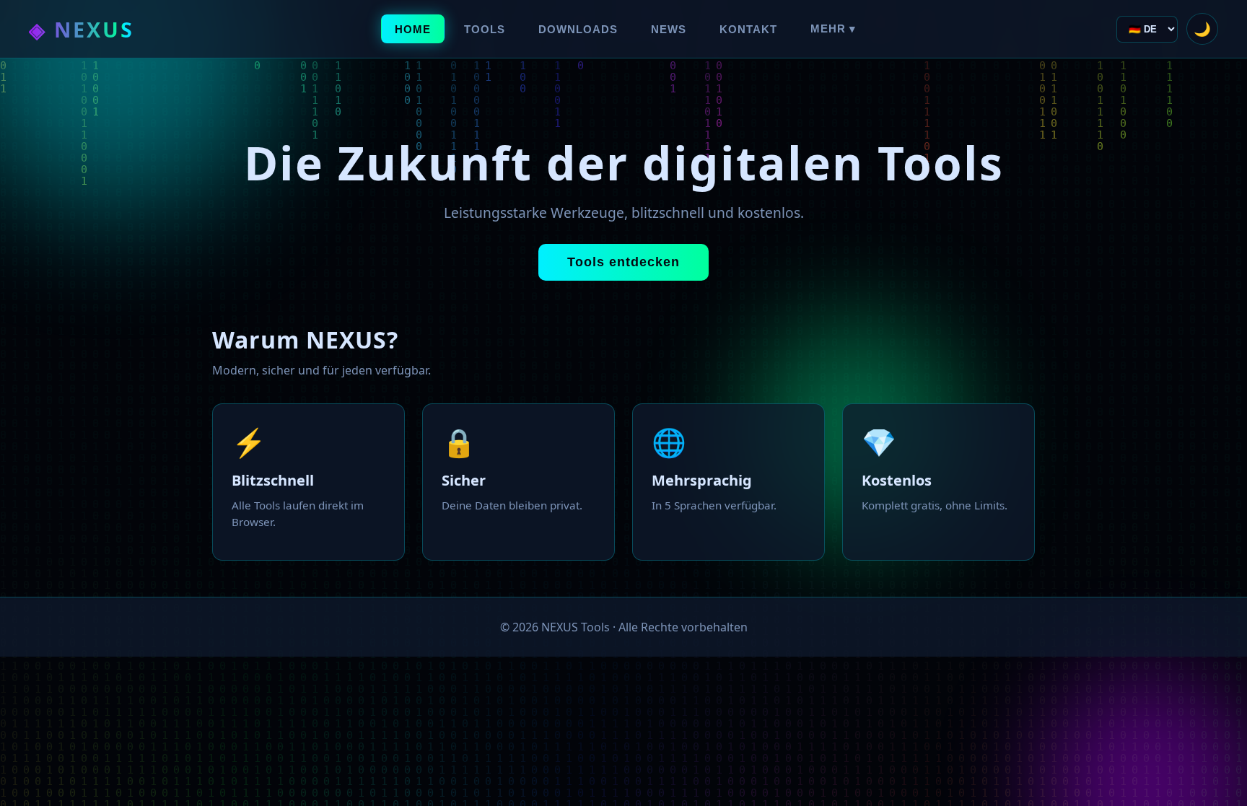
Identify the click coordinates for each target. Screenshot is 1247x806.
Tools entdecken (623, 262)
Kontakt (748, 29)
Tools (484, 29)
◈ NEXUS (81, 29)
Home (413, 29)
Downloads (578, 29)
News (668, 29)
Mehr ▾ (833, 28)
